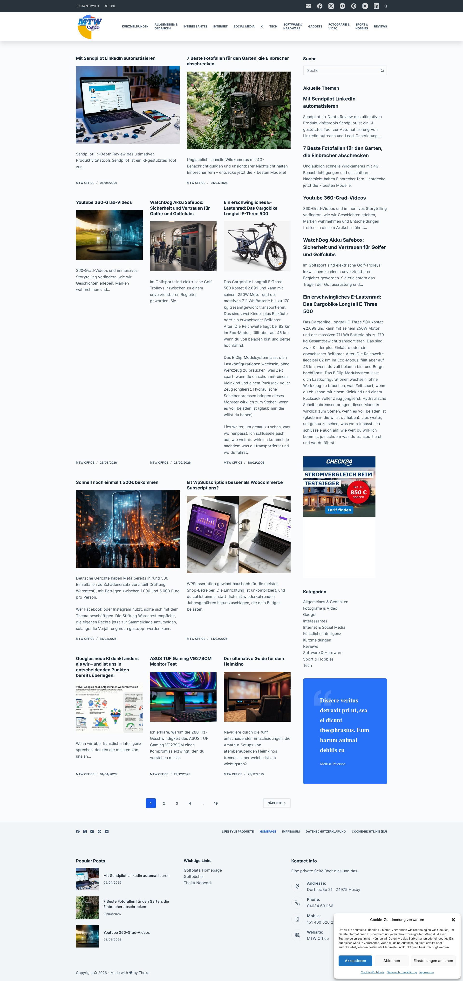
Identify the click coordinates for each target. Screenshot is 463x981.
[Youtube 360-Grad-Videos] (109, 235)
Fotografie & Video (338, 26)
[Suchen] (385, 6)
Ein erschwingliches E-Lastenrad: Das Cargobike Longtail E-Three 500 (251, 208)
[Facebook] (319, 6)
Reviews (380, 26)
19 (216, 803)
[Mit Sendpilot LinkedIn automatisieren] (128, 105)
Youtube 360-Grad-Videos (104, 202)
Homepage (268, 831)
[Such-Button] (382, 70)
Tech (273, 26)
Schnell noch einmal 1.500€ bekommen (117, 482)
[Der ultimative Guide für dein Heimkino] (257, 697)
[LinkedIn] (376, 6)
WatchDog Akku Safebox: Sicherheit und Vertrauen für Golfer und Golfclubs (180, 208)
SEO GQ (110, 6)
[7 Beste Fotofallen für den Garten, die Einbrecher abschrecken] (239, 110)
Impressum (426, 972)
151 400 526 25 (321, 922)
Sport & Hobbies (361, 26)
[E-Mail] (308, 6)
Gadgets (315, 26)
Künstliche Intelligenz (322, 633)
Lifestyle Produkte (238, 831)
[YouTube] (365, 6)
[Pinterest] (353, 6)
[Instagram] (342, 6)
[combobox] (341, 70)
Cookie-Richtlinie (372, 972)
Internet (220, 26)
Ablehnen (391, 960)
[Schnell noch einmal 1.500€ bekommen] (128, 529)
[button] (453, 919)
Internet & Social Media (324, 627)
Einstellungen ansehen (433, 960)
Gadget (310, 614)
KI (262, 26)
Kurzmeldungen (135, 26)
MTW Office (318, 938)
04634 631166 (320, 905)
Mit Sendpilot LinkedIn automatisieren (116, 58)
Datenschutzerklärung (402, 972)
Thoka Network (87, 6)
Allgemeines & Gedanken (166, 26)
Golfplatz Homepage (203, 870)
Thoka (144, 972)
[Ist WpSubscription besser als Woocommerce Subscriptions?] (239, 535)
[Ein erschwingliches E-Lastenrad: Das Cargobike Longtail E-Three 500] (257, 246)
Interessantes (195, 26)
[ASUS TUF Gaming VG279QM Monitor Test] (183, 697)
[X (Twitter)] (331, 6)
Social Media (244, 26)
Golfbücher (194, 876)
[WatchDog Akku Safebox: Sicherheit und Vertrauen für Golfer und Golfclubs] (183, 246)
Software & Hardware (292, 26)
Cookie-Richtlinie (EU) (369, 831)
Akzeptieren (355, 960)
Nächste (275, 803)
